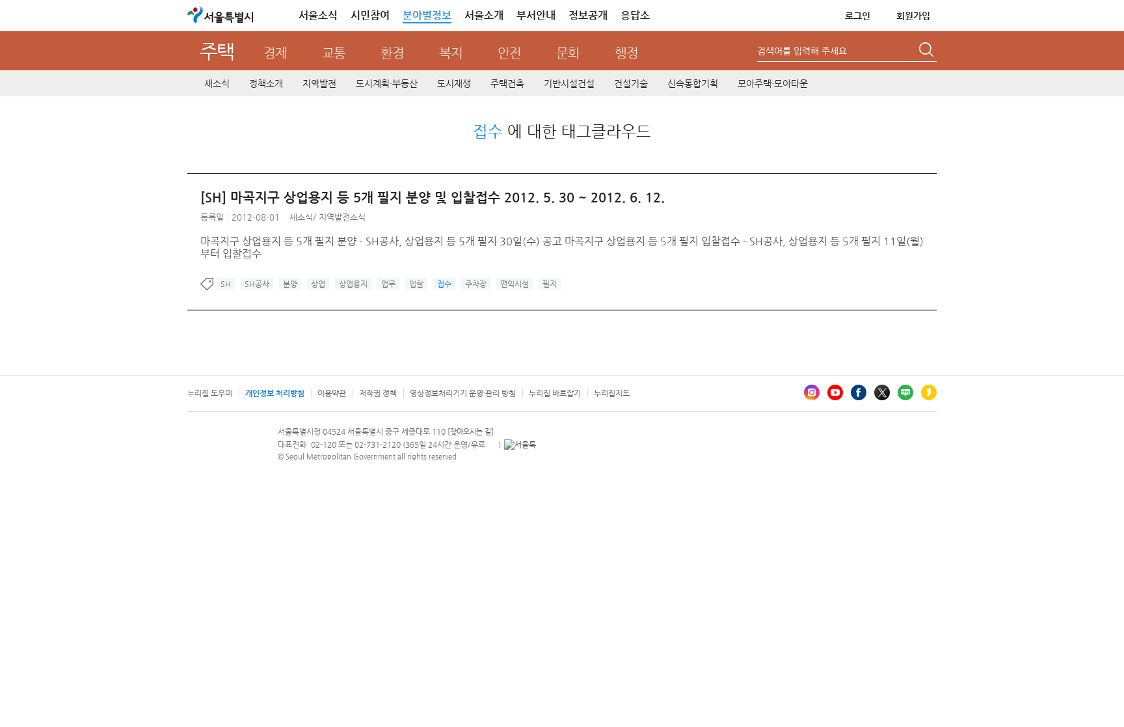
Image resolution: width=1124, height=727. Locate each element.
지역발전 (319, 83)
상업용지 (353, 283)
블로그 (905, 392)
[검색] (927, 51)
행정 (626, 53)
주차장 (476, 283)
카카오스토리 (929, 392)
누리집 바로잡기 (555, 393)
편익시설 (514, 283)
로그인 (857, 15)
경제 (275, 53)
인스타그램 (812, 392)
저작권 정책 (378, 393)
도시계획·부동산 (387, 83)
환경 (392, 53)
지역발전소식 (342, 217)
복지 (450, 53)
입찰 (416, 283)
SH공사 (257, 283)
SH (226, 283)
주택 (217, 51)
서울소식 (318, 15)
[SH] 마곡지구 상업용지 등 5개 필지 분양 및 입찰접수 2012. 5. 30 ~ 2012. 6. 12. (432, 197)
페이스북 (858, 392)
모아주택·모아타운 (773, 83)
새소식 (217, 83)
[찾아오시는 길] (471, 432)
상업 (318, 283)
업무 (388, 283)
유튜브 (835, 392)
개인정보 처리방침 (274, 393)
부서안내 (535, 15)
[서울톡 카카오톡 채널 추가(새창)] (520, 444)
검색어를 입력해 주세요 (802, 51)
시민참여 (370, 15)
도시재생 (454, 83)
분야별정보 (427, 15)
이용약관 (331, 393)
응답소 (635, 15)
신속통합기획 (692, 83)
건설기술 (631, 83)
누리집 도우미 (209, 393)
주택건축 (507, 83)
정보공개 (588, 15)
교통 (333, 53)
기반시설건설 (569, 83)
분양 (290, 283)
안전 (509, 53)
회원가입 (913, 15)
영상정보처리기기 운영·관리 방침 (463, 393)
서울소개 (483, 15)
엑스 (882, 392)
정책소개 (266, 83)
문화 (568, 53)
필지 (549, 283)
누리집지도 (612, 393)
